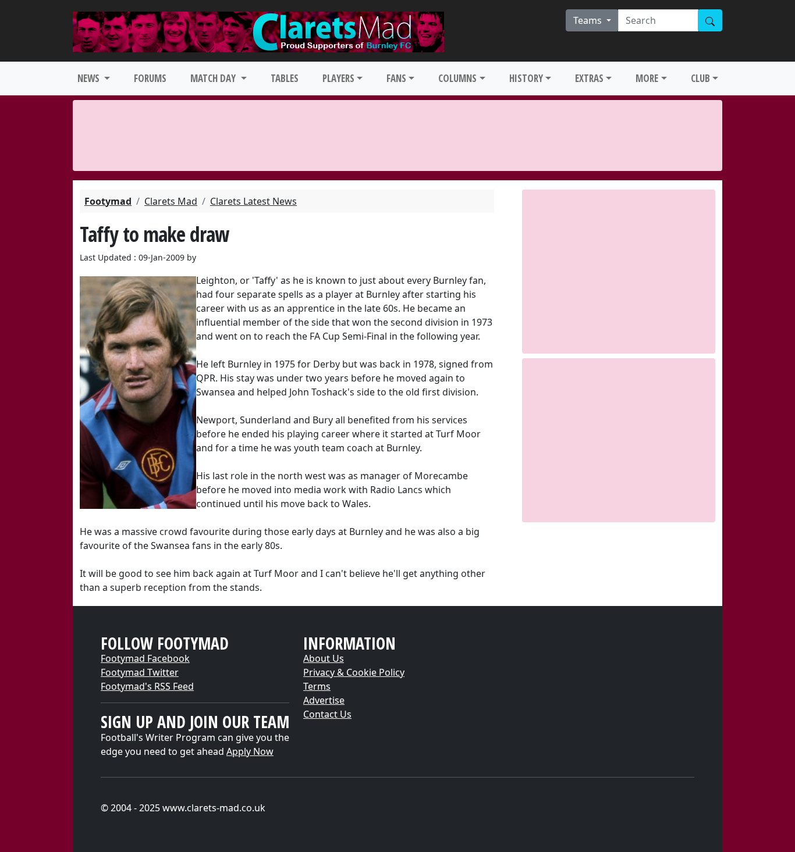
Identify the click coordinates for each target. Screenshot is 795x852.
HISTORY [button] (526, 78)
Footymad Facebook (145, 658)
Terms (317, 686)
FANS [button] (396, 78)
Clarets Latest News (253, 201)
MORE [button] (647, 78)
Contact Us (327, 714)
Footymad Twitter (140, 672)
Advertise (324, 700)
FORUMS (150, 78)
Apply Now (250, 751)
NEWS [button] (89, 78)
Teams (588, 20)
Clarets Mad (170, 201)
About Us (323, 658)
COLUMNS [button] (457, 78)
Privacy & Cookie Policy (353, 672)
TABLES (285, 78)
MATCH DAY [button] (214, 78)
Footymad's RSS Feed (147, 686)
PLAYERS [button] (338, 78)
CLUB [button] (700, 78)
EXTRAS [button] (589, 78)
